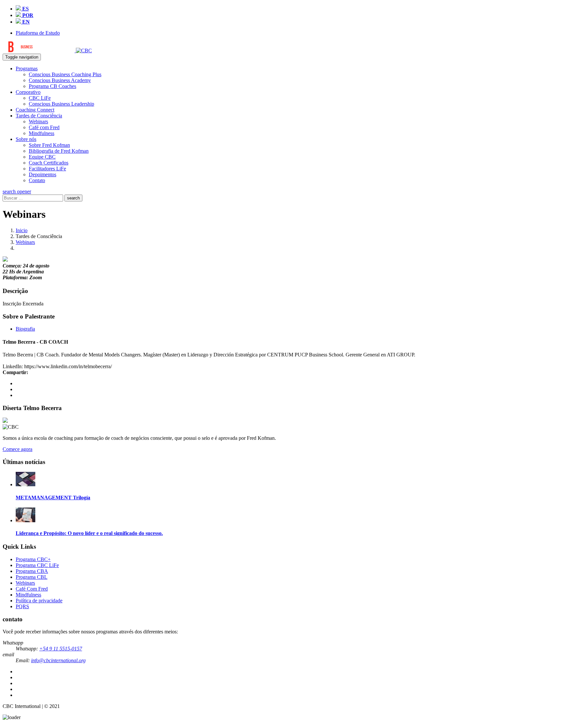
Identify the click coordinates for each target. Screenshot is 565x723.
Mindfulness (41, 133)
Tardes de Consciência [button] (39, 115)
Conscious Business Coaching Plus (65, 74)
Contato (37, 180)
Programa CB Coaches (52, 86)
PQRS (22, 606)
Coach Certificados (48, 162)
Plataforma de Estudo (38, 33)
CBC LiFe (40, 98)
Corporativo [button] (28, 92)
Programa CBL (31, 577)
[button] (17, 191)
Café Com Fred (32, 589)
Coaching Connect (35, 109)
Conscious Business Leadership (61, 104)
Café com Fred (44, 127)
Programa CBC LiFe (37, 565)
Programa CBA (32, 571)
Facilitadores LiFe (47, 168)
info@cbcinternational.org (58, 660)
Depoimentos (42, 174)
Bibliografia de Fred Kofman (59, 151)
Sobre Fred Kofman (49, 145)
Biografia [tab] (25, 329)
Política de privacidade (39, 600)
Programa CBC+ (33, 559)
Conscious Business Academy (60, 80)
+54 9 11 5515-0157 (60, 648)
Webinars (38, 121)
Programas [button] (27, 68)
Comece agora (17, 449)
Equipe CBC (42, 157)
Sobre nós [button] (26, 139)
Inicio (21, 230)
